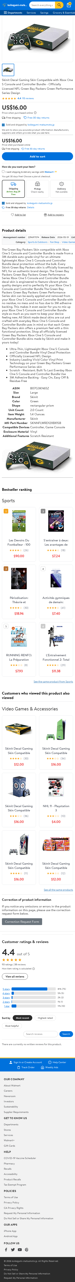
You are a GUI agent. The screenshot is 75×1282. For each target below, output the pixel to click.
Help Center (59, 1062)
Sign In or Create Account (28, 1062)
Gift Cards (9, 1145)
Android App (11, 1236)
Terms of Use (11, 1197)
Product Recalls (12, 1179)
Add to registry (56, 214)
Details (30, 207)
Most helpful (12, 1025)
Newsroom (10, 1096)
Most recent (22, 1018)
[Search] (59, 5)
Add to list (20, 214)
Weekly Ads (51, 1067)
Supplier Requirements (16, 1112)
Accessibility (11, 1174)
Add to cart (37, 156)
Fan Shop (54, 242)
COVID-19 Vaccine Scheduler (20, 1158)
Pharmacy (9, 1163)
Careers (8, 1090)
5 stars (6, 989)
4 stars (6, 993)
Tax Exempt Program (15, 1184)
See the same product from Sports (53, 681)
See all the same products (58, 890)
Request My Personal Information (22, 1213)
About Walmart (12, 1085)
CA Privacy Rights (13, 1208)
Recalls (7, 1168)
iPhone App (10, 1231)
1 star (7, 1006)
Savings (44, 12)
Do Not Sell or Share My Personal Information (28, 1218)
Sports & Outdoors (37, 242)
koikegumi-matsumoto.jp (41, 124)
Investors (9, 1101)
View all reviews (15, 976)
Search (66, 1034)
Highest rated (45, 1018)
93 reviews (28, 98)
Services (31, 12)
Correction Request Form (22, 921)
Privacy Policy (11, 1202)
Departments (15, 12)
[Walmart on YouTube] (20, 1250)
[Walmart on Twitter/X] (13, 1250)
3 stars (6, 997)
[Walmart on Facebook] (6, 1250)
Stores (7, 1130)
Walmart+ (9, 1140)
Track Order (28, 1067)
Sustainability (11, 1106)
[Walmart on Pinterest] (27, 1250)
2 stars (6, 1001)
